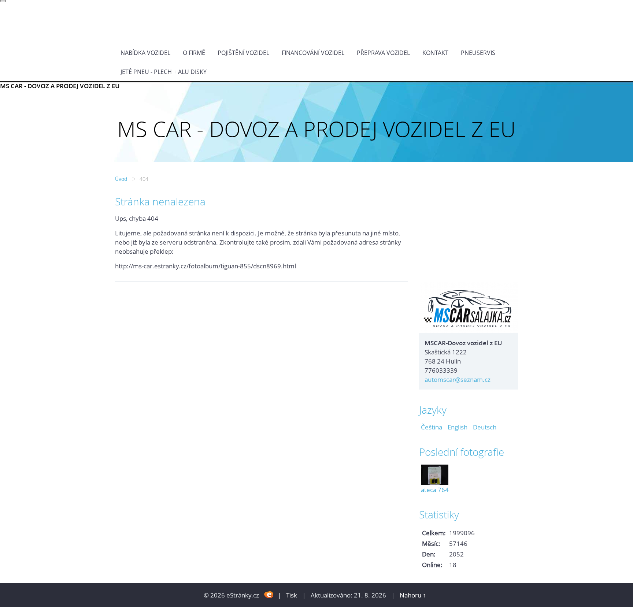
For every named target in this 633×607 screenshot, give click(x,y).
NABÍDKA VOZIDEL (145, 53)
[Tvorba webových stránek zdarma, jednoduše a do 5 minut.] (269, 594)
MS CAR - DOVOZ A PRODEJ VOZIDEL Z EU (60, 86)
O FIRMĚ (194, 53)
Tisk (291, 595)
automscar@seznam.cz (458, 379)
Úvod (121, 178)
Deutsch (484, 427)
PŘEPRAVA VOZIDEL (383, 53)
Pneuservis (478, 53)
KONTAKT (435, 53)
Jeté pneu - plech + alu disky (164, 72)
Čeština (431, 427)
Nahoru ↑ (413, 595)
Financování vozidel (313, 53)
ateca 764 (435, 489)
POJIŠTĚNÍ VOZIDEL (243, 53)
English (457, 427)
